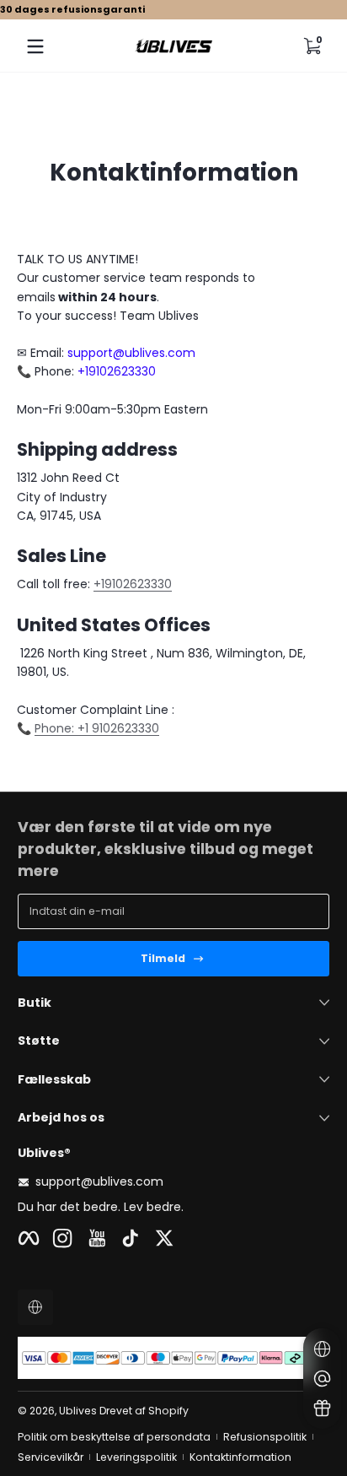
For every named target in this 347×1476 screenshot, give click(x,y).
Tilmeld (163, 958)
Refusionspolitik (265, 1437)
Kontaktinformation (240, 1457)
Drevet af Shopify (144, 1410)
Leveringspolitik (136, 1457)
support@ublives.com (99, 1182)
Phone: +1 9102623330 (97, 728)
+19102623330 (132, 584)
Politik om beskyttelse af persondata (114, 1437)
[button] (311, 46)
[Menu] (35, 46)
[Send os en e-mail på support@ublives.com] (322, 1378)
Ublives (78, 1410)
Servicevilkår (50, 1457)
